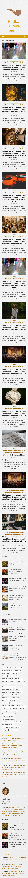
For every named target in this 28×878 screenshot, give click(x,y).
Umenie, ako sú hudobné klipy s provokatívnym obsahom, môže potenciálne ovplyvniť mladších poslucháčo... (13, 752)
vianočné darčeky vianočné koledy (12, 722)
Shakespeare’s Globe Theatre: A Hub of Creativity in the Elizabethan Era (17, 638)
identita (18, 678)
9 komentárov (20, 623)
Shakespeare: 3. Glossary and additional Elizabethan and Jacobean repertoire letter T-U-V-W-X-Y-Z (14, 154)
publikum (13, 695)
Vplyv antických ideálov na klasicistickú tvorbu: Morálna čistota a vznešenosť (16, 605)
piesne (12, 692)
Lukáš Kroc (16, 839)
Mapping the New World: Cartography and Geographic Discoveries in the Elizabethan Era (17, 655)
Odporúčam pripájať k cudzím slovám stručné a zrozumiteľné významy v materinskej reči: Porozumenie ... (12, 745)
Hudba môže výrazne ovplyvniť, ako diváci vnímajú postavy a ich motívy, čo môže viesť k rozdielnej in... (14, 767)
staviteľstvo (6, 708)
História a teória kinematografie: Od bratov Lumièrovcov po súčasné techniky (17, 588)
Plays (19, 692)
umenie (5, 711)
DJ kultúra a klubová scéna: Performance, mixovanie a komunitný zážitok (15, 571)
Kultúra (3, 815)
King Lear (5, 684)
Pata (4, 692)
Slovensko (17, 703)
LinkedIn (4, 803)
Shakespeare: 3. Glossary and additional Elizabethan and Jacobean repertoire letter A (14, 539)
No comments (23, 839)
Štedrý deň (6, 730)
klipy (14, 684)
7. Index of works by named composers (14, 450)
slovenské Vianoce (8, 705)
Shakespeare (8, 63)
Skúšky (7, 815)
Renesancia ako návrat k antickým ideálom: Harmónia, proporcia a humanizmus (17, 580)
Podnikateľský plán (7, 813)
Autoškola (4, 809)
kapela (12, 681)
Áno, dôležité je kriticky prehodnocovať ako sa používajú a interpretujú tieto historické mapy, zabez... (13, 774)
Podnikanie (4, 811)
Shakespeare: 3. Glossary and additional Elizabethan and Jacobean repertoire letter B (14, 497)
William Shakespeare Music (14, 455)
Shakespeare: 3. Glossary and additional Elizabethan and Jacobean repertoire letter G (14, 371)
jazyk (4, 681)
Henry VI (14, 673)
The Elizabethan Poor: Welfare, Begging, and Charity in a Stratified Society (17, 629)
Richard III (15, 697)
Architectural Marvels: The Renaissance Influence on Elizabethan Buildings (15, 647)
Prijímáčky (20, 809)
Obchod (12, 815)
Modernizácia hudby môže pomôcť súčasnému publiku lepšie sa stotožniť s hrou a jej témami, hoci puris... (13, 760)
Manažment (15, 809)
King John (21, 681)
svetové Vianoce (18, 708)
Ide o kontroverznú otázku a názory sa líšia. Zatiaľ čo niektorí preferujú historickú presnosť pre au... (14, 859)
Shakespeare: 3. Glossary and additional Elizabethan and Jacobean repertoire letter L (14, 68)
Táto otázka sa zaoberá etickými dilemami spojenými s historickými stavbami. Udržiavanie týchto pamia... (13, 873)
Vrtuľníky (22, 808)
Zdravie (21, 811)
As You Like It (17, 668)
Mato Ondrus (19, 829)
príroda (5, 695)
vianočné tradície (8, 724)
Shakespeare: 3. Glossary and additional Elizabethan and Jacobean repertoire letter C (14, 413)
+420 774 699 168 (6, 801)
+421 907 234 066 (6, 800)
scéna (12, 700)
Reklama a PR (15, 808)
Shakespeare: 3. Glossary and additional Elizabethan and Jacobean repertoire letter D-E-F (14, 328)
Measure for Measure (8, 686)
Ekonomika (15, 811)
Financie (10, 811)
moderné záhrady (8, 689)
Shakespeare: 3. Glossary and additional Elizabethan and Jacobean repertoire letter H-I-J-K (14, 284)
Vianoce (13, 711)
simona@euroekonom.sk (8, 798)
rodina (5, 700)
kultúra (21, 684)
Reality (9, 809)
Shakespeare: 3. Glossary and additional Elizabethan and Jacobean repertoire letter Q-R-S (14, 110)
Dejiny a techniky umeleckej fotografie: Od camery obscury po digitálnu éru (17, 563)
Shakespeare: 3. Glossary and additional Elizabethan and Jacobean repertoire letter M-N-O (14, 198)
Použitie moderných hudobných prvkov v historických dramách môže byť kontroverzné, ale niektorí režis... (12, 866)
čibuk (17, 727)
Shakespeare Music (18, 63)
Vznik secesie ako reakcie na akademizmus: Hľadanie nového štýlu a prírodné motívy (16, 597)
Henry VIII (5, 676)
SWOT (24, 811)
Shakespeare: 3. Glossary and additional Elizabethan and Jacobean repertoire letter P (14, 241)
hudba (14, 676)
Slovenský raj (20, 705)
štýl (15, 730)
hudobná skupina (7, 678)
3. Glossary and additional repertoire (14, 61)
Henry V (5, 673)
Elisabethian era (7, 670)
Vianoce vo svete (8, 716)
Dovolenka (17, 815)
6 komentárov (20, 633)
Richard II (5, 697)
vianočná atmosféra (8, 719)
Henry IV (18, 670)
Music (18, 689)
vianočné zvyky (7, 727)
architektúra (6, 668)
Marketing (21, 813)
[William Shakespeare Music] (14, 438)
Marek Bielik (16, 848)
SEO (10, 808)
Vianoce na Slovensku (9, 713)
